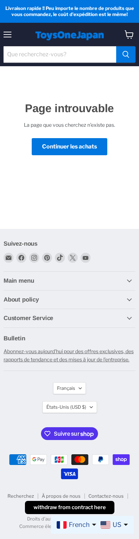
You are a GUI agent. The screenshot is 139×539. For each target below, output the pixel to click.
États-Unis (66, 407)
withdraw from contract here (70, 507)
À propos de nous (61, 496)
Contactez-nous (106, 496)
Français (66, 388)
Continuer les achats (69, 146)
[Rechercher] (125, 54)
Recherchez (20, 496)
